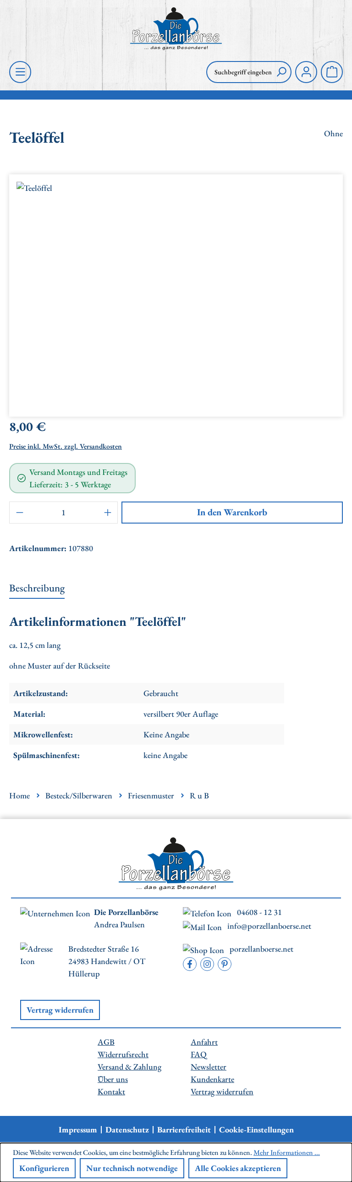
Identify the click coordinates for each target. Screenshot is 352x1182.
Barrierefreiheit (184, 1129)
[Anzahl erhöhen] (108, 513)
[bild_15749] (175, 292)
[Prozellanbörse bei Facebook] (190, 964)
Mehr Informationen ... (286, 1152)
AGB (106, 1042)
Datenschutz (127, 1129)
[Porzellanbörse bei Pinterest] (224, 964)
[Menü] (20, 72)
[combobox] (239, 72)
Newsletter (208, 1066)
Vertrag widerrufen (60, 1009)
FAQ (199, 1054)
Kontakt (111, 1091)
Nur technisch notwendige (132, 1168)
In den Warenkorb (232, 512)
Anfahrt (204, 1042)
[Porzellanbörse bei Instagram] (207, 964)
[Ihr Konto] (306, 72)
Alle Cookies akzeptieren (238, 1168)
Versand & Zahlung (129, 1066)
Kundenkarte (212, 1079)
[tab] (37, 588)
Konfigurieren (44, 1168)
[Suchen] (281, 72)
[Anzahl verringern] (19, 513)
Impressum (78, 1129)
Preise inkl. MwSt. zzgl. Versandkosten (65, 446)
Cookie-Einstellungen (256, 1129)
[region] (176, 292)
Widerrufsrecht (123, 1054)
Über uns (113, 1079)
